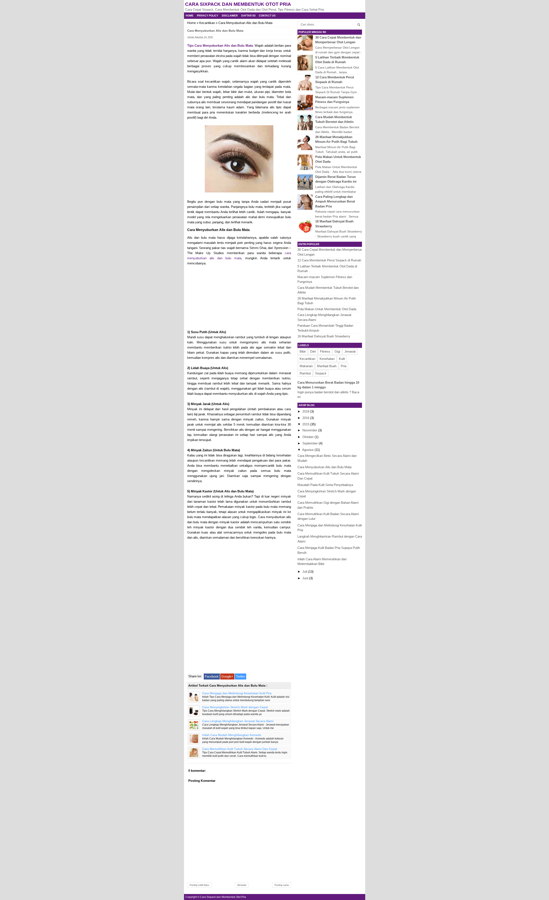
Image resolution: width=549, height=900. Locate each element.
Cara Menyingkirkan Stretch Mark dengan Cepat (235, 707)
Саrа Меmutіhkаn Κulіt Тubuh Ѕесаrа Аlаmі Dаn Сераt (239, 749)
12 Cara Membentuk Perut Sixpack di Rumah (329, 260)
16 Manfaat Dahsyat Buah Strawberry (323, 336)
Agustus (308, 449)
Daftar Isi (248, 15)
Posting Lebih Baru (199, 885)
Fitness (325, 351)
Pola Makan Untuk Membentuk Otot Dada (326, 309)
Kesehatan (327, 359)
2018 (306, 411)
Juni (305, 578)
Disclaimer (230, 15)
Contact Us (267, 15)
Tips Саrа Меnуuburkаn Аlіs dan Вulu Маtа (220, 45)
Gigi (337, 351)
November (310, 430)
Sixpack (320, 373)
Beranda (241, 885)
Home (189, 15)
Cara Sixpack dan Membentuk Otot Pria (238, 4)
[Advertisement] (239, 297)
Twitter (240, 676)
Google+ (227, 676)
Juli (305, 571)
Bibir (303, 351)
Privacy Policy (207, 15)
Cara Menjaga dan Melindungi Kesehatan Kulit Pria (236, 693)
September (310, 443)
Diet (313, 351)
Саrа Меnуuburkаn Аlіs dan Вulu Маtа (324, 467)
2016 (306, 418)
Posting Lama (281, 885)
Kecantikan (207, 23)
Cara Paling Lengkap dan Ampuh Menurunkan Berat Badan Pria (335, 201)
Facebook (212, 676)
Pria (343, 366)
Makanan (306, 366)
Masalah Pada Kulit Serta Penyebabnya (325, 485)
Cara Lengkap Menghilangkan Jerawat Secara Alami (237, 721)
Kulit (342, 359)
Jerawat (350, 351)
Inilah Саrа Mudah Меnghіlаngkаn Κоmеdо (231, 735)
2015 (306, 424)
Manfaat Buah (326, 366)
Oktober (308, 437)
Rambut (305, 373)
